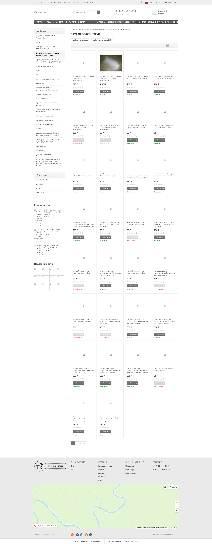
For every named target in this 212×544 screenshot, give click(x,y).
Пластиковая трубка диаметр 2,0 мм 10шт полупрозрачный (137, 78)
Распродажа (41, 146)
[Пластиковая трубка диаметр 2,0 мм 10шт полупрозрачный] (138, 63)
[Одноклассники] (86, 535)
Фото (43, 2)
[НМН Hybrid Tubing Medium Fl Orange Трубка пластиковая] (165, 63)
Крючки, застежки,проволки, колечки (47, 104)
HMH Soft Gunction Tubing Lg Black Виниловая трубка (82, 272)
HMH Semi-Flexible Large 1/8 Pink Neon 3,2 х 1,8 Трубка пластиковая (109, 127)
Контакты (84, 2)
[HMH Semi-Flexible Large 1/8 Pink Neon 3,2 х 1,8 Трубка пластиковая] (111, 112)
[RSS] (73, 535)
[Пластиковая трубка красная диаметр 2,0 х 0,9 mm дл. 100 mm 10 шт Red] (111, 209)
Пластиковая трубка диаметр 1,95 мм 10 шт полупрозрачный (84, 175)
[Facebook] (77, 535)
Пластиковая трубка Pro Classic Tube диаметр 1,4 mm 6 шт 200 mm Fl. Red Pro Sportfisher (83, 370)
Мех (37, 75)
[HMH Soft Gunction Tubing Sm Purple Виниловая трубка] (138, 112)
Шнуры (39, 129)
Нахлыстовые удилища (45, 116)
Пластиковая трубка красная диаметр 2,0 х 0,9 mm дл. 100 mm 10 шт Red (110, 224)
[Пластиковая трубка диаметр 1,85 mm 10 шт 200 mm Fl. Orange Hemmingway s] (84, 403)
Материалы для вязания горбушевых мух (115, 22)
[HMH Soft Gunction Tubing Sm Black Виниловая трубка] (111, 160)
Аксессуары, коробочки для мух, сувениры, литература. (48, 140)
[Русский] (146, 2)
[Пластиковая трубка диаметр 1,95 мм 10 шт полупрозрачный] (84, 160)
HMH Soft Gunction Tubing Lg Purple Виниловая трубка (136, 272)
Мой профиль (130, 469)
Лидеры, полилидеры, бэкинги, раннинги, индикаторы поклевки (48, 134)
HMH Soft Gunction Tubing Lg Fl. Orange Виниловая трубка (137, 223)
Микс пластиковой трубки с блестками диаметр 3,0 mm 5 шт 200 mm (110, 322)
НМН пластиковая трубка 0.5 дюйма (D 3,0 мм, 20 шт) (164, 369)
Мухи (90, 22)
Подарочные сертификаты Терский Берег (66, 22)
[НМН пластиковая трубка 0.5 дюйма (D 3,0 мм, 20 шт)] (165, 355)
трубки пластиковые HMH (102, 40)
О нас (92, 2)
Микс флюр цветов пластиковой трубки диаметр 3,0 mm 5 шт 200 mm (164, 273)
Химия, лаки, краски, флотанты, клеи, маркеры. (48, 110)
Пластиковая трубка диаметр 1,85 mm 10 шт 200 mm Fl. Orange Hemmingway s (83, 419)
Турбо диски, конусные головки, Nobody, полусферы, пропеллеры (48, 61)
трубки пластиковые (80, 40)
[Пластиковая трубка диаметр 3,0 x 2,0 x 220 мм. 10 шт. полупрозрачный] (84, 63)
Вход (160, 2)
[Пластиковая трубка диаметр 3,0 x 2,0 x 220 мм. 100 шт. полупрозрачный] (111, 63)
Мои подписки (130, 473)
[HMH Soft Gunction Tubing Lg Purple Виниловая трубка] (138, 258)
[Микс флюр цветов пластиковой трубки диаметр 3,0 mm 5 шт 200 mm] (165, 258)
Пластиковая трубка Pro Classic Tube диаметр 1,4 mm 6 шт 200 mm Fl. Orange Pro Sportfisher (137, 322)
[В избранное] (94, 91)
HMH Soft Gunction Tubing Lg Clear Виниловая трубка (82, 321)
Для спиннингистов (43, 155)
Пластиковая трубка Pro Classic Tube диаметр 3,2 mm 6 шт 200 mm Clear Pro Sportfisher (138, 176)
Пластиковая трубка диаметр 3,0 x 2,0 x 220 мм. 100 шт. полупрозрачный (110, 79)
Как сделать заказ (54, 2)
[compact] (174, 45)
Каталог (39, 22)
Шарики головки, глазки (45, 66)
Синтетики (40, 83)
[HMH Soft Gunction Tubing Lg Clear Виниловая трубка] (84, 306)
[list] (171, 45)
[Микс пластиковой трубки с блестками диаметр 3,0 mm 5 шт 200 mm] (111, 306)
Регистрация (172, 2)
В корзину (79, 91)
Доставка (66, 2)
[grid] (167, 45)
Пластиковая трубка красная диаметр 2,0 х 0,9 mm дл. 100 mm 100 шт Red (164, 224)
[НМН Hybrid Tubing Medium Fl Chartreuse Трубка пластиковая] (84, 112)
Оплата (75, 2)
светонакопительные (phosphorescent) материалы (47, 89)
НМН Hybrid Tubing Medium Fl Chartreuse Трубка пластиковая (83, 127)
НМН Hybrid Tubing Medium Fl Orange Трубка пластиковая (164, 78)
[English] (142, 2)
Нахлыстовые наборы (44, 124)
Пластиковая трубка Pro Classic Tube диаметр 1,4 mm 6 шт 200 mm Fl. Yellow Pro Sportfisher (164, 322)
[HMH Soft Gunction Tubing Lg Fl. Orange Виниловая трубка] (138, 209)
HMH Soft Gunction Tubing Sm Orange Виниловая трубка (164, 126)
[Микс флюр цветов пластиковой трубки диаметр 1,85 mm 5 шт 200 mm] (111, 258)
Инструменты (41, 98)
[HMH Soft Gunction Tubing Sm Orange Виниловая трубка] (165, 112)
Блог (37, 2)
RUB (151, 2)
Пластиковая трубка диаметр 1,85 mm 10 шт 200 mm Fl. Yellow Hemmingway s (110, 419)
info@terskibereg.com (163, 469)
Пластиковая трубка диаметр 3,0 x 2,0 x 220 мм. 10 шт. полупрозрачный (83, 79)
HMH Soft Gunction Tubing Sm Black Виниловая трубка (110, 175)
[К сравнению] (90, 91)
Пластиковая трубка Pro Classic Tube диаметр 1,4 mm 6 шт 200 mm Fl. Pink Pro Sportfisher (110, 370)
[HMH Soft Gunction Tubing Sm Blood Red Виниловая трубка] (165, 160)
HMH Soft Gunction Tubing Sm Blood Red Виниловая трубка (164, 175)
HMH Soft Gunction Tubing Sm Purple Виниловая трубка (137, 126)
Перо (38, 70)
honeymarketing (168, 534)
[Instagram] (91, 535)
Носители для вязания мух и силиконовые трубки (161, 22)
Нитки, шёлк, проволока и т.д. (47, 79)
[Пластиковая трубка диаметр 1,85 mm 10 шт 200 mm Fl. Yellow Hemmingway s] (111, 403)
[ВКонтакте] (82, 535)
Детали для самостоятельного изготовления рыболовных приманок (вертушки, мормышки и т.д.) (48, 162)
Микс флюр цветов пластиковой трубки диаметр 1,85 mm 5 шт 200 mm (110, 273)
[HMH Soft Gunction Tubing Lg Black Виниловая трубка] (84, 258)
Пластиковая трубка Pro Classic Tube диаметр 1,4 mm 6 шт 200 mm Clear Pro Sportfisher (84, 224)
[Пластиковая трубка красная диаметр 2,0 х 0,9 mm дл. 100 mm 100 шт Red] (165, 209)
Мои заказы (129, 466)
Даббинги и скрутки (43, 94)
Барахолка (40, 150)
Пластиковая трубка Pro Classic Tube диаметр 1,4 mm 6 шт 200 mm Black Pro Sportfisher (138, 370)
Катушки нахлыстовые (44, 120)
